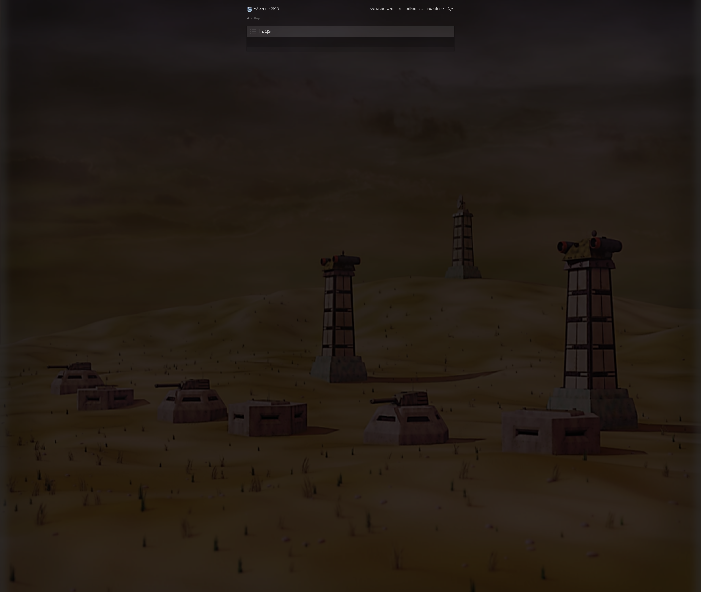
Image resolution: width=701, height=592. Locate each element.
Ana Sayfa (377, 9)
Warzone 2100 (266, 9)
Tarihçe (410, 9)
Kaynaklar (434, 9)
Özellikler (394, 9)
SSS (421, 9)
